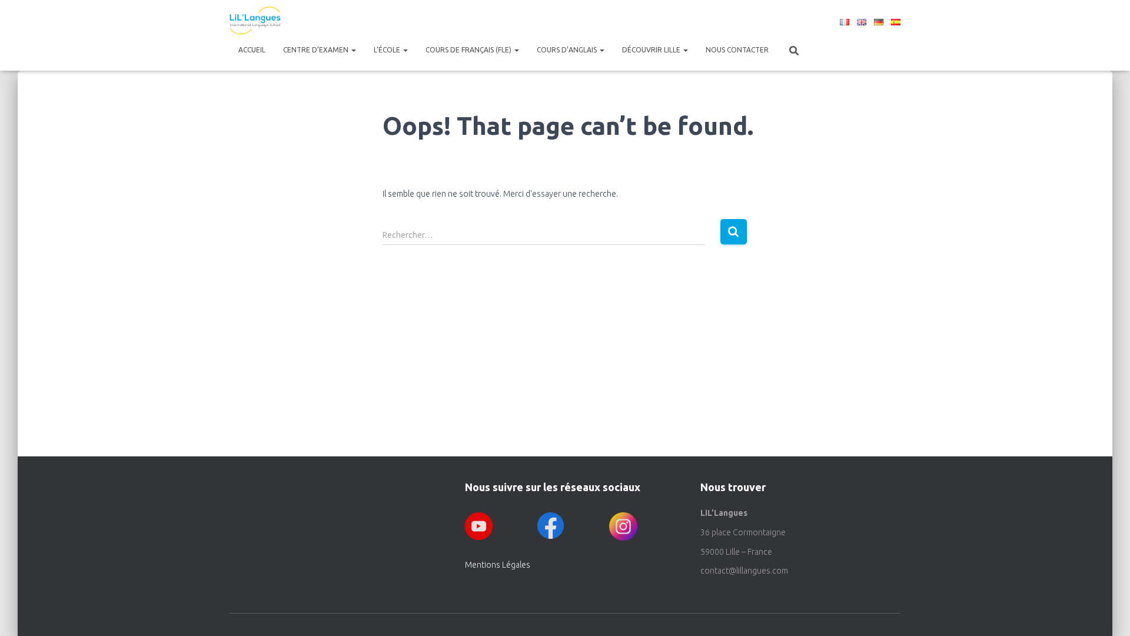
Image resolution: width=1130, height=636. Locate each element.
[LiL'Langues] (255, 20)
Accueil (251, 50)
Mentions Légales (497, 564)
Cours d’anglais (568, 50)
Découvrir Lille (652, 50)
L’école (388, 50)
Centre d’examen (316, 50)
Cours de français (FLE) (469, 50)
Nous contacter (737, 50)
